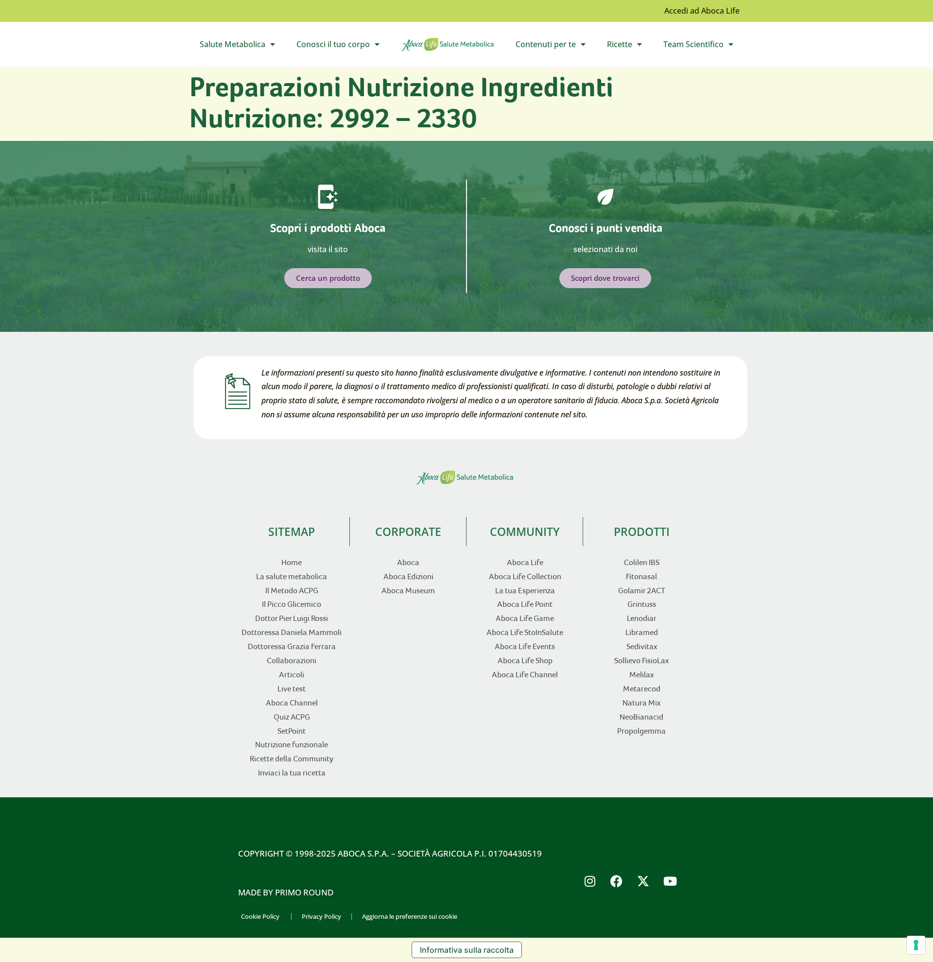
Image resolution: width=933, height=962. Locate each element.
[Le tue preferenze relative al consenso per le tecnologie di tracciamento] (916, 945)
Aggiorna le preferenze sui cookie (409, 916)
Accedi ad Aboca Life (702, 10)
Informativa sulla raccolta (467, 950)
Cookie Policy (260, 916)
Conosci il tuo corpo (343, 46)
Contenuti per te (556, 46)
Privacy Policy (321, 916)
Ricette (629, 46)
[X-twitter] (643, 881)
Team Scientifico (703, 46)
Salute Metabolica (242, 46)
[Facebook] (617, 881)
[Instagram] (590, 881)
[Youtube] (670, 881)
